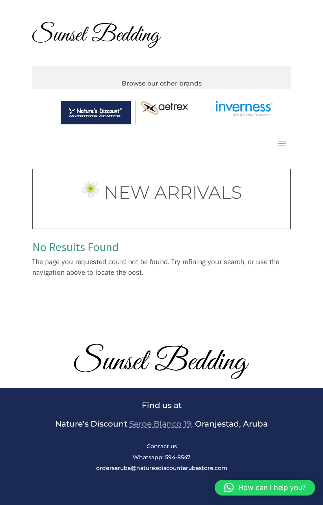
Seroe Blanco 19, (161, 424)
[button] (265, 488)
